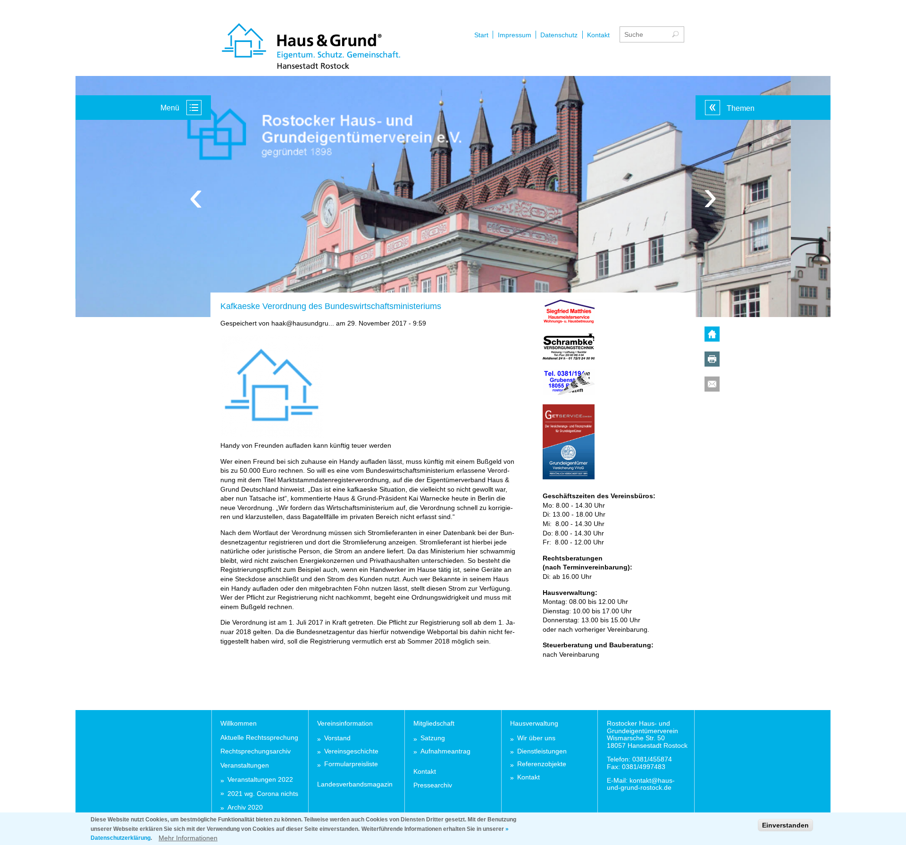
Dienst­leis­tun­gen (542, 751)
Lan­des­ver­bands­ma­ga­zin (355, 784)
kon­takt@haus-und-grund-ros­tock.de (641, 784)
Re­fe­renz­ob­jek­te (541, 764)
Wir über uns (536, 738)
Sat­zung (432, 738)
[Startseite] (311, 47)
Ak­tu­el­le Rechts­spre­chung (259, 737)
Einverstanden (785, 825)
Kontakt (598, 35)
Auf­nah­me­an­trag (445, 751)
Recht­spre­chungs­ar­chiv (255, 751)
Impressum (514, 35)
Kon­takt (424, 771)
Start (481, 35)
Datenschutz (559, 35)
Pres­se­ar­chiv (432, 785)
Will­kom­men (238, 723)
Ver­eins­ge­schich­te (351, 751)
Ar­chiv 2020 (245, 807)
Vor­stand (337, 738)
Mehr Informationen (188, 837)
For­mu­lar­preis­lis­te (351, 764)
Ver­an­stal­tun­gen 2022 (260, 779)
